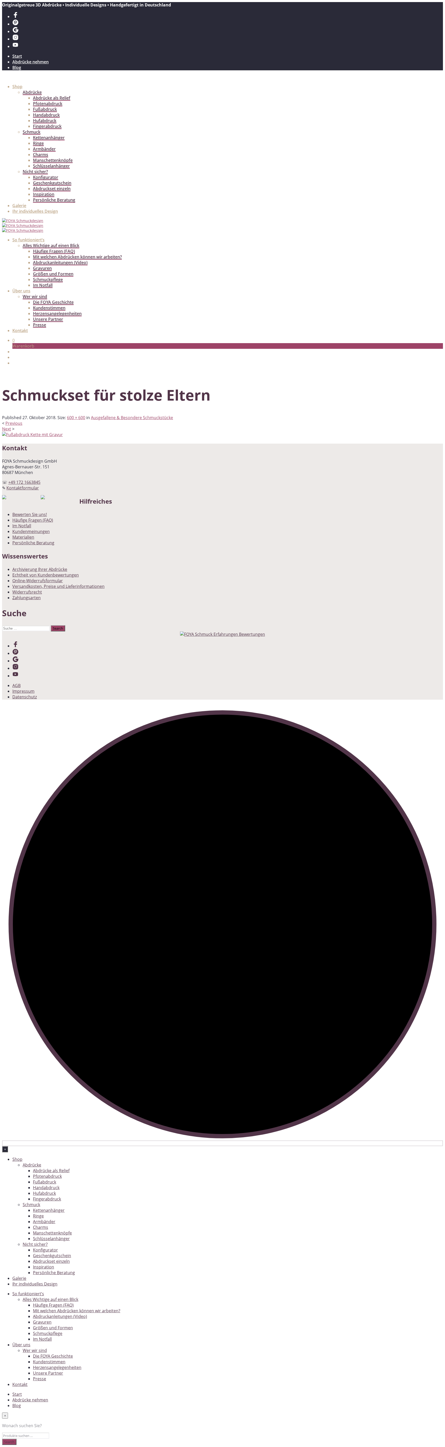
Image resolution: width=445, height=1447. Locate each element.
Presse (39, 325)
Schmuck (31, 132)
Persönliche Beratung (54, 200)
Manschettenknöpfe (53, 160)
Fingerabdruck (47, 126)
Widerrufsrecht (27, 592)
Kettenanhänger (49, 137)
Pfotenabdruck (47, 103)
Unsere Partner (48, 319)
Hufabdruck (44, 120)
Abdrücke (32, 92)
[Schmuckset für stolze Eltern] (32, 434)
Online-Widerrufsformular (37, 580)
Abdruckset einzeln (52, 188)
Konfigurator (45, 177)
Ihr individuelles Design (35, 211)
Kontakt (20, 330)
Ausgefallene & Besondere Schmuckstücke (132, 417)
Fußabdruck (45, 109)
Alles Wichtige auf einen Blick (51, 245)
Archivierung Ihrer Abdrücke (39, 569)
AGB (16, 685)
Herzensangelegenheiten (57, 313)
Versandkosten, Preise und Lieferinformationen (58, 586)
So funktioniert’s (28, 240)
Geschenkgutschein (52, 183)
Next (6, 429)
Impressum (23, 691)
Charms (40, 154)
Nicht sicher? (35, 171)
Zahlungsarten (26, 597)
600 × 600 (76, 417)
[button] (13, 340)
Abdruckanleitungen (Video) (60, 262)
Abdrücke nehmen (30, 62)
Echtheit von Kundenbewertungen (45, 575)
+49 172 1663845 (24, 482)
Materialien (23, 537)
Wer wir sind (35, 296)
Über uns (21, 291)
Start (17, 56)
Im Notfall (43, 285)
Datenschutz (24, 697)
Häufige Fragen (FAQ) (54, 251)
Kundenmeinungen (31, 531)
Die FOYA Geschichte (53, 302)
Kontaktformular (22, 488)
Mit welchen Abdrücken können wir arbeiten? (77, 257)
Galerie (19, 205)
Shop (17, 86)
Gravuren (42, 268)
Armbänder (44, 149)
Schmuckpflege (48, 279)
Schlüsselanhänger (51, 166)
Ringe (38, 143)
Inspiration (43, 194)
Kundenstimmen (49, 308)
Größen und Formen (53, 274)
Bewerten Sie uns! (29, 514)
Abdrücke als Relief (51, 98)
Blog (16, 67)
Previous (13, 423)
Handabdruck (46, 115)
